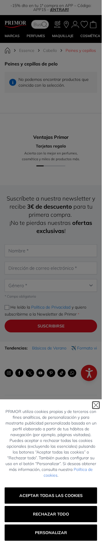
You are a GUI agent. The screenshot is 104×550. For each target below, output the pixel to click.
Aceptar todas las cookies (51, 495)
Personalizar (51, 532)
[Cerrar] (95, 405)
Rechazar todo (51, 514)
